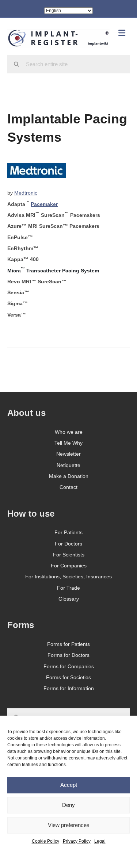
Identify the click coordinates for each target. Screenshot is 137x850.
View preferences (69, 825)
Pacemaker (44, 204)
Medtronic (25, 193)
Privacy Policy (77, 841)
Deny (68, 805)
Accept (68, 785)
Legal (100, 841)
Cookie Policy (45, 841)
